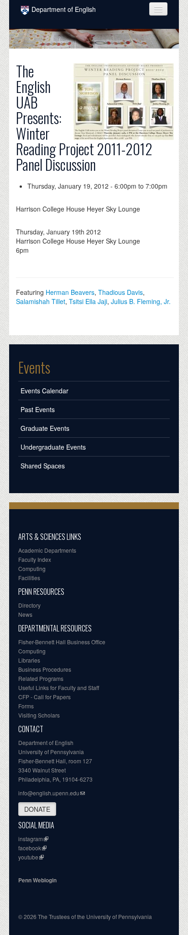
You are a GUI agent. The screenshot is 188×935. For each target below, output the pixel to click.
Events (34, 367)
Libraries (29, 660)
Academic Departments (47, 550)
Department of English (63, 9)
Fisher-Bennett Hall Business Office (61, 642)
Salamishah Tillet (40, 301)
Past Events (38, 409)
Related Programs (40, 678)
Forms (26, 706)
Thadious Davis (120, 292)
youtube (28, 857)
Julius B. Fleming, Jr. (141, 301)
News (25, 614)
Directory (29, 605)
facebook (29, 848)
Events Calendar (44, 390)
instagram (30, 839)
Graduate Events (45, 428)
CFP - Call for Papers (44, 697)
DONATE (37, 809)
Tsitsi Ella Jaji (88, 301)
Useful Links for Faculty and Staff (58, 687)
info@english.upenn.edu (48, 793)
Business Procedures (44, 669)
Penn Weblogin (37, 880)
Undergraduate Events (53, 446)
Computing (32, 568)
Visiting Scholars (39, 715)
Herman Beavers (70, 292)
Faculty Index (34, 559)
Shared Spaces (43, 465)
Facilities (29, 578)
